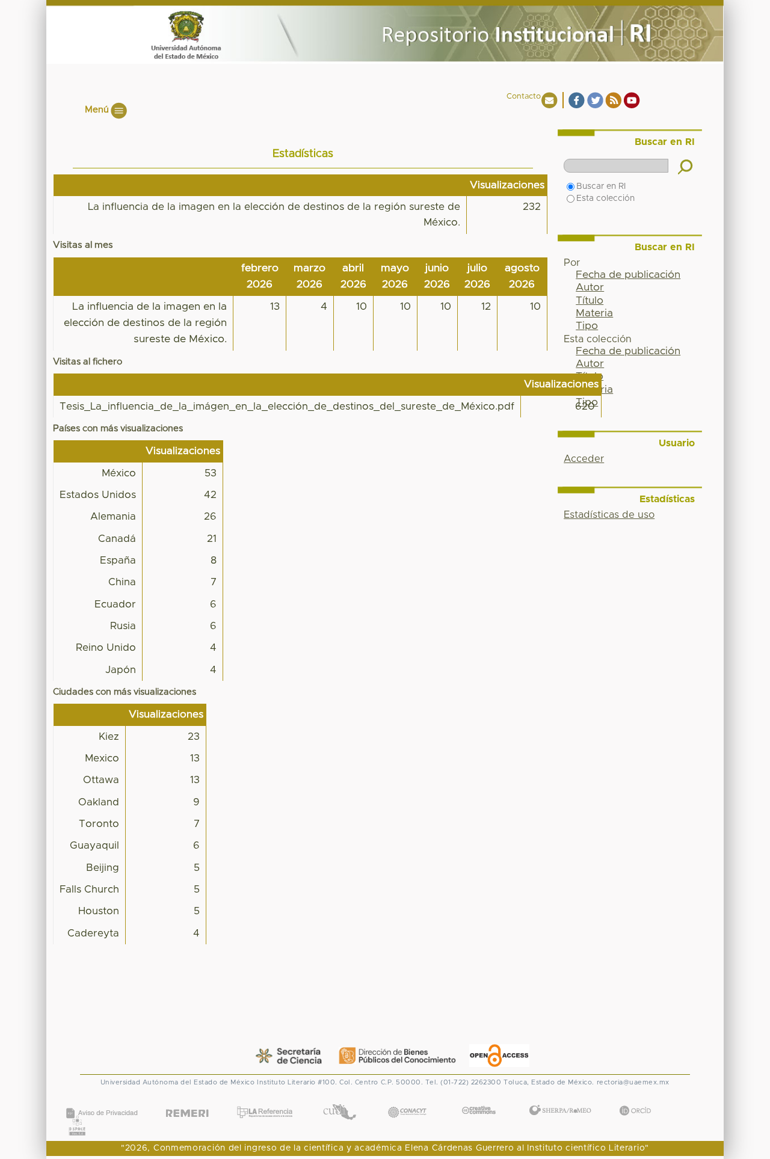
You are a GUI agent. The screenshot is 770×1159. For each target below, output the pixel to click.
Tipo (587, 326)
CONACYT (407, 1099)
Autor (590, 287)
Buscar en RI (601, 186)
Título (589, 300)
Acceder (584, 459)
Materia (594, 313)
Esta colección (605, 198)
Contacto (524, 96)
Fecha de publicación (628, 274)
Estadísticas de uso (609, 515)
